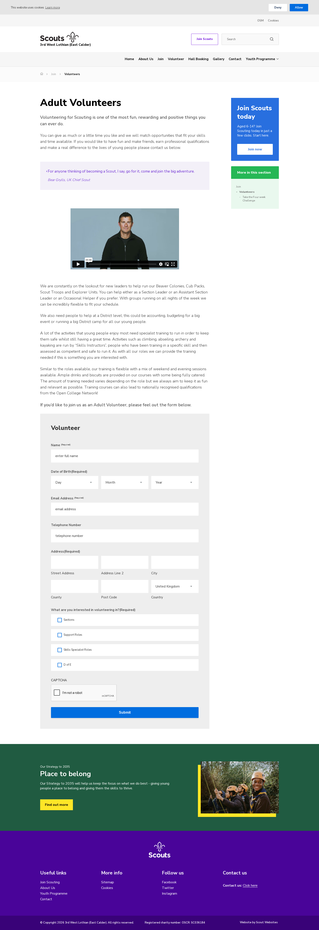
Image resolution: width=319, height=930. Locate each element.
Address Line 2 (112, 573)
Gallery (218, 59)
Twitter (168, 888)
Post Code (109, 597)
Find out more (56, 804)
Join (161, 59)
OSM (260, 21)
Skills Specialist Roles (78, 650)
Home (129, 59)
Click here (250, 885)
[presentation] (84, 693)
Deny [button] (277, 8)
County (56, 597)
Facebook (169, 882)
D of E (67, 665)
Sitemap (107, 882)
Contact (235, 59)
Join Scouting (50, 882)
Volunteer (176, 59)
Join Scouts (205, 39)
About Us (145, 59)
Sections (69, 620)
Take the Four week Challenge (254, 198)
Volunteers (247, 192)
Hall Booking (198, 59)
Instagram (169, 893)
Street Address (62, 573)
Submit (125, 712)
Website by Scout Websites (259, 922)
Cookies (273, 21)
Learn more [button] (52, 8)
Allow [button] (299, 8)
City (154, 573)
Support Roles (73, 635)
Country (157, 597)
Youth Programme (260, 59)
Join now (255, 149)
